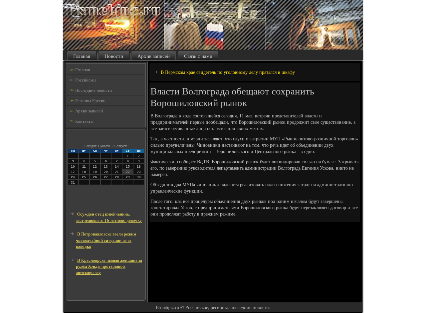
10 (73, 166)
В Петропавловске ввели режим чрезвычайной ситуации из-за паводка (106, 240)
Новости (114, 56)
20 (106, 172)
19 (95, 172)
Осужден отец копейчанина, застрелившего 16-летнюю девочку (109, 217)
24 (73, 177)
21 (117, 172)
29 (128, 177)
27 (106, 177)
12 (95, 166)
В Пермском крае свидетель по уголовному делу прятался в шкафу (228, 72)
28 (117, 177)
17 (73, 172)
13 (106, 166)
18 (84, 172)
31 (73, 182)
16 (139, 166)
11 (84, 166)
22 (128, 172)
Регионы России (90, 100)
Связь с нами (198, 56)
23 (139, 172)
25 (84, 177)
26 (95, 177)
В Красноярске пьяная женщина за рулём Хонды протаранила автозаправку (109, 266)
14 (117, 166)
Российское (86, 80)
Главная (81, 56)
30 (139, 177)
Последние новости (93, 90)
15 (128, 166)
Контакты (84, 121)
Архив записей (153, 56)
